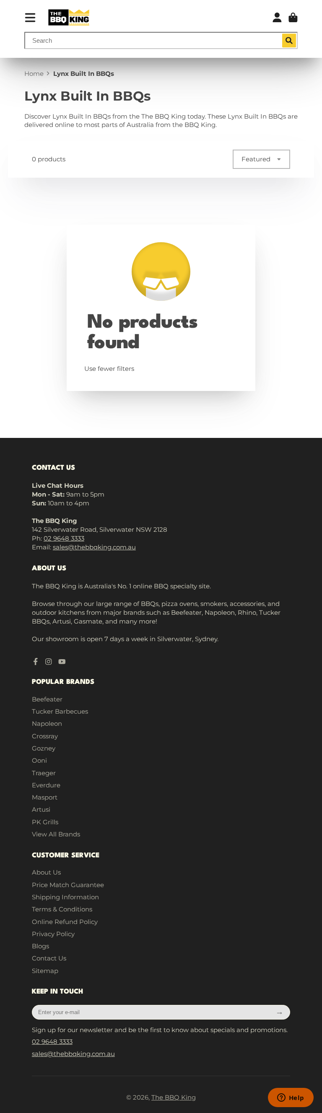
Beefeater (47, 699)
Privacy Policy (53, 934)
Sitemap (45, 971)
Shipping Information (65, 897)
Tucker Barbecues (60, 711)
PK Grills (45, 822)
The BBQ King (173, 1097)
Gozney (43, 748)
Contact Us (49, 958)
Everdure (46, 785)
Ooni (39, 760)
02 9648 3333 (64, 538)
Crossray (45, 736)
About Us (46, 872)
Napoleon (47, 723)
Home (34, 74)
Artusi (41, 809)
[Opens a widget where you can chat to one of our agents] (290, 1098)
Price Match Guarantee (68, 885)
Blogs (40, 946)
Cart (293, 18)
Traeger (44, 773)
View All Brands (56, 834)
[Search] (289, 41)
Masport (44, 797)
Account (277, 18)
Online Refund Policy (65, 922)
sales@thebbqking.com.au (94, 547)
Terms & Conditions (62, 909)
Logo (69, 17)
